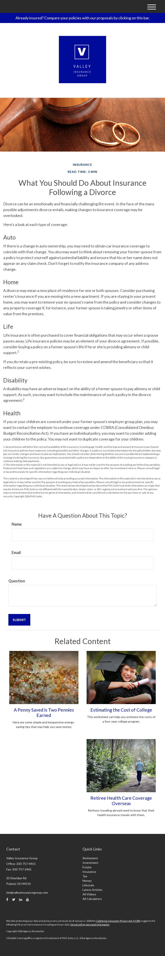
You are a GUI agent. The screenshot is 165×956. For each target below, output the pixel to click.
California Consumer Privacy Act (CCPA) (118, 920)
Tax (84, 876)
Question (16, 581)
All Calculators (92, 899)
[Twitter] (13, 899)
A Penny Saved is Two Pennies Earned (44, 712)
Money (87, 880)
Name (17, 524)
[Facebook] (7, 899)
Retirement (90, 858)
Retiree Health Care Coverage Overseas (121, 800)
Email (16, 552)
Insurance (89, 871)
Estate (87, 867)
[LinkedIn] (20, 899)
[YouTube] (27, 899)
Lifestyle (88, 885)
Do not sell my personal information (89, 924)
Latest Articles (92, 890)
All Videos (89, 894)
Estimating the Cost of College (121, 709)
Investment (90, 862)
